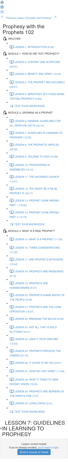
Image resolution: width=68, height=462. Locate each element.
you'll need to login (48, 447)
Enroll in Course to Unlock (34, 452)
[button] (2, 3)
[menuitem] (2, 8)
